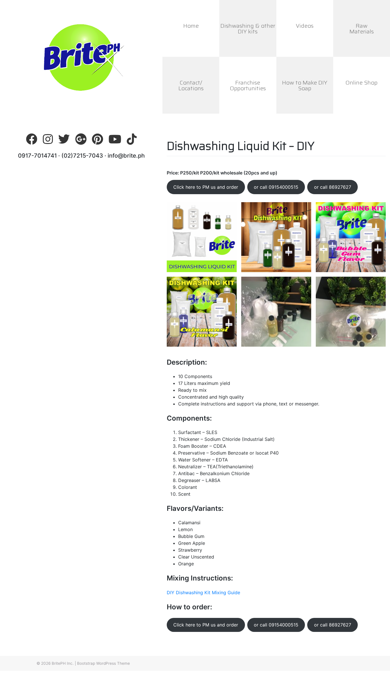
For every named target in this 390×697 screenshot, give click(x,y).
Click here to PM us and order (205, 187)
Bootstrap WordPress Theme (103, 663)
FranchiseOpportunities (248, 85)
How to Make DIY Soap (304, 85)
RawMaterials (361, 28)
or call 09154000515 (276, 187)
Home (191, 25)
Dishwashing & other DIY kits (247, 28)
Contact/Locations (191, 85)
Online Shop (361, 82)
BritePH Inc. (63, 663)
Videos (304, 25)
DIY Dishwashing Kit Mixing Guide (203, 592)
